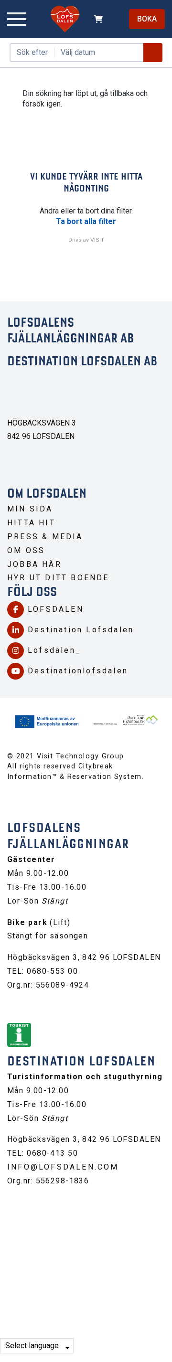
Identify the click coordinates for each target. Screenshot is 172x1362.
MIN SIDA (30, 508)
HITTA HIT (31, 522)
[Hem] (65, 19)
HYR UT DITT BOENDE (58, 577)
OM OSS (26, 550)
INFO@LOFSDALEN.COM (63, 1166)
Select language (32, 1345)
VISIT (97, 239)
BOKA (147, 18)
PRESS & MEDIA (45, 536)
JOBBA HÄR (34, 564)
